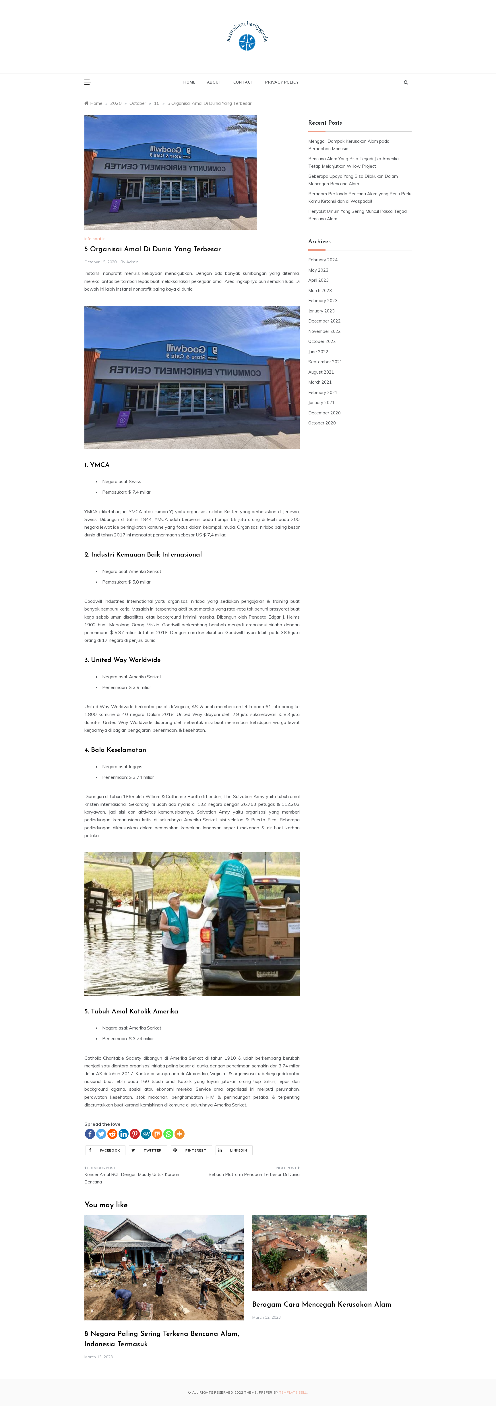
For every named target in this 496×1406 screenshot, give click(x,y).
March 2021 (320, 382)
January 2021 (321, 402)
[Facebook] (90, 1134)
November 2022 (324, 331)
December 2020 (324, 413)
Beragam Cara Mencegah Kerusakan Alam (322, 1304)
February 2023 (323, 300)
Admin (132, 261)
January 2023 (321, 311)
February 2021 (323, 392)
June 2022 (318, 351)
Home (189, 82)
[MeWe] (146, 1134)
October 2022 (322, 341)
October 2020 (322, 423)
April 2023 (318, 280)
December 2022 (324, 321)
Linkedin (238, 1150)
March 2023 (320, 290)
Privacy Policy (282, 82)
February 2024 (323, 259)
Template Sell (293, 1392)
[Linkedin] (124, 1134)
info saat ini (95, 238)
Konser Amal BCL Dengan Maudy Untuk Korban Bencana (131, 1178)
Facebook (110, 1150)
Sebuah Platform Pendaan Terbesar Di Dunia (254, 1174)
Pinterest (196, 1150)
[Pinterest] (135, 1134)
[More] (180, 1134)
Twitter (153, 1150)
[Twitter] (101, 1134)
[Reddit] (112, 1134)
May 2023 (318, 270)
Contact (243, 82)
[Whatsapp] (168, 1134)
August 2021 (321, 372)
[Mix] (157, 1134)
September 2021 (325, 361)
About (214, 82)
